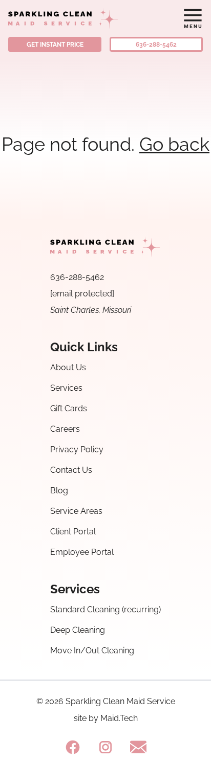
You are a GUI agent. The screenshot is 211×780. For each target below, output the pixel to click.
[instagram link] (105, 747)
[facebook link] (72, 747)
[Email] (138, 747)
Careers (65, 429)
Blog (59, 490)
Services (66, 388)
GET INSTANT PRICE (55, 44)
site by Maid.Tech (106, 718)
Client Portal (73, 531)
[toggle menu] (192, 18)
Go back (174, 144)
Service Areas (76, 511)
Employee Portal (82, 552)
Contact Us (71, 470)
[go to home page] (80, 18)
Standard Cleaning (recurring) (105, 609)
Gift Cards (68, 408)
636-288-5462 (156, 44)
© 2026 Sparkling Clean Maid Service (105, 701)
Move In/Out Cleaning (92, 650)
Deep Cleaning (77, 630)
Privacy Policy (76, 449)
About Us (68, 367)
